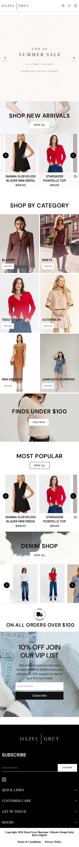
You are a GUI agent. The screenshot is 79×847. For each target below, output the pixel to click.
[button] (73, 155)
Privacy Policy (53, 841)
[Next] (73, 58)
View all (39, 125)
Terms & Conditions (29, 841)
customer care (16, 801)
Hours (8, 822)
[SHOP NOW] (39, 418)
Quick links (13, 790)
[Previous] (5, 58)
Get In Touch (14, 811)
